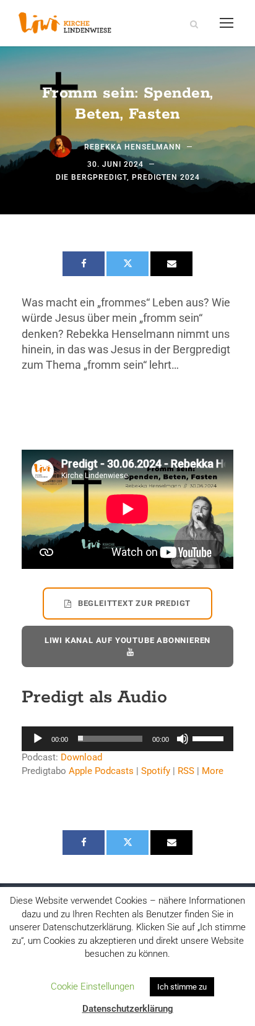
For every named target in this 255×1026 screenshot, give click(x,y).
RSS (186, 770)
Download (81, 757)
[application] (127, 738)
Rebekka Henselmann (132, 147)
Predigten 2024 (166, 177)
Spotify (155, 770)
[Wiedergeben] (38, 739)
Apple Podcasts (101, 770)
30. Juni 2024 (115, 164)
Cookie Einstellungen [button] (92, 986)
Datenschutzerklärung (127, 1008)
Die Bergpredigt (91, 177)
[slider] (209, 737)
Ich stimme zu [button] (182, 986)
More (212, 770)
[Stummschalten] (182, 739)
